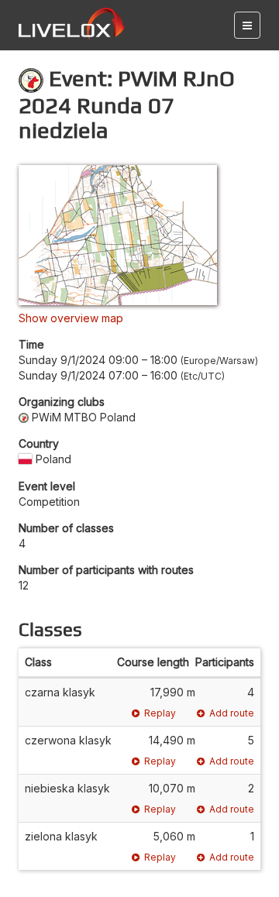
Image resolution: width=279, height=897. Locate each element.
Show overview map (71, 318)
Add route (231, 713)
